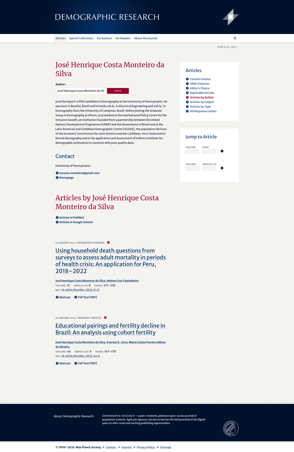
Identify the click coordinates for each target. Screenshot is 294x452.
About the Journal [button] (145, 38)
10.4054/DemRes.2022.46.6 (80, 356)
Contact (111, 447)
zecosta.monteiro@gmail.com (79, 173)
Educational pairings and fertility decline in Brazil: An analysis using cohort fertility (110, 329)
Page (206, 147)
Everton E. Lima (117, 342)
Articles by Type (200, 106)
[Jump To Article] (222, 151)
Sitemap (165, 447)
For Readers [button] (123, 38)
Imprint (126, 447)
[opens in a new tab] (231, 428)
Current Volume (200, 79)
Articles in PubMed (71, 217)
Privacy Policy (146, 447)
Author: (60, 84)
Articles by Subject (202, 102)
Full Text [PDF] (87, 297)
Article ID (209, 164)
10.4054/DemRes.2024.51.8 (80, 290)
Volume (191, 147)
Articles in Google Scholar (76, 222)
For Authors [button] (104, 38)
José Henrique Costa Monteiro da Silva (80, 280)
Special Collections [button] (81, 38)
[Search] (235, 38)
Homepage (66, 177)
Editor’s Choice (199, 88)
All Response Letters (203, 111)
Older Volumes (199, 83)
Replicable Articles (202, 92)
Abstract (65, 297)
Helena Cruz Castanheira (123, 280)
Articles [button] (60, 38)
